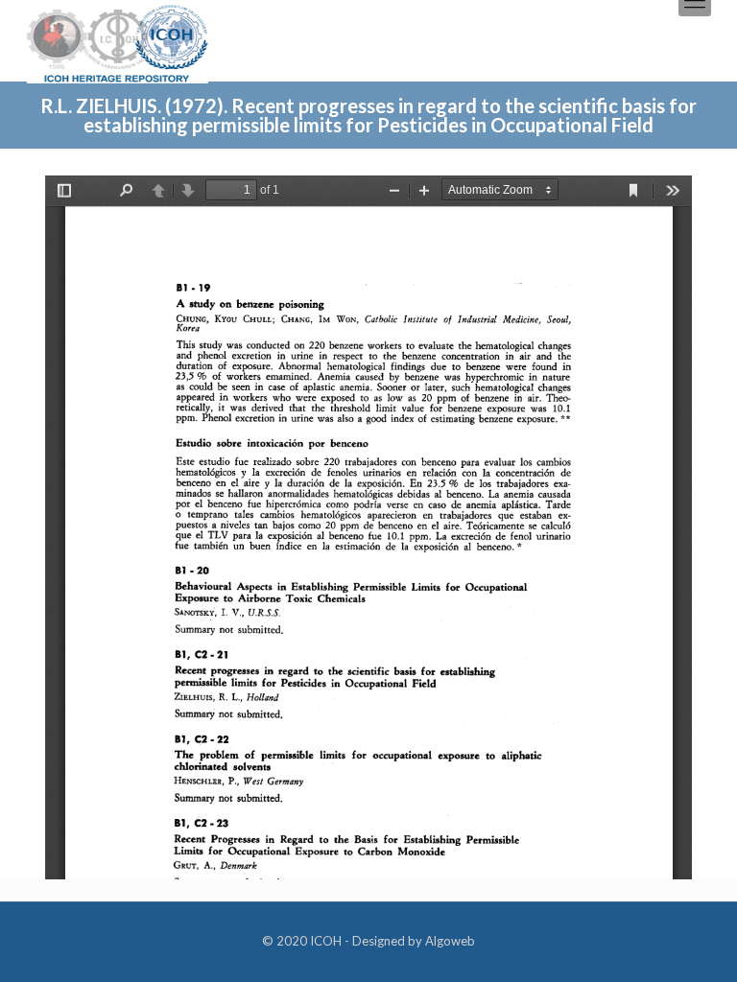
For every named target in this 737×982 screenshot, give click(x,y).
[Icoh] (117, 41)
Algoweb (450, 940)
